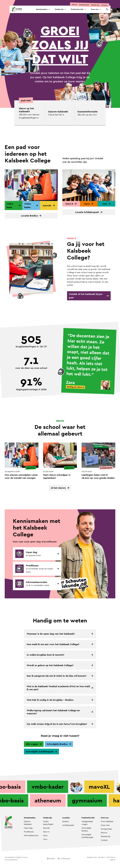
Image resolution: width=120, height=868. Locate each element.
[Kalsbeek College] (17, 9)
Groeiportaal (84, 4)
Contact (104, 5)
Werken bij (95, 5)
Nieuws (74, 4)
